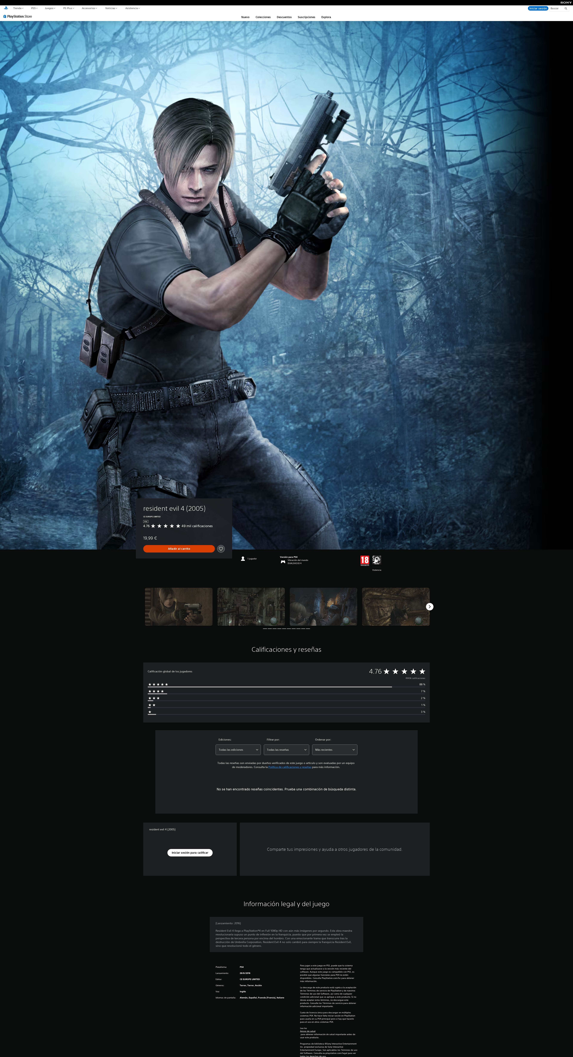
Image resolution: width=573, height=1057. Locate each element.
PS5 (33, 8)
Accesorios (88, 8)
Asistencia (131, 8)
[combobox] (238, 750)
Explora (326, 17)
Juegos (49, 8)
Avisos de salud (307, 1031)
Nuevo (245, 17)
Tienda (17, 8)
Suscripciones (306, 17)
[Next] (429, 606)
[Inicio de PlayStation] (6, 8)
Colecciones (263, 17)
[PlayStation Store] (18, 16)
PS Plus (67, 8)
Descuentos (284, 17)
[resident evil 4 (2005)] (178, 607)
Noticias (110, 8)
